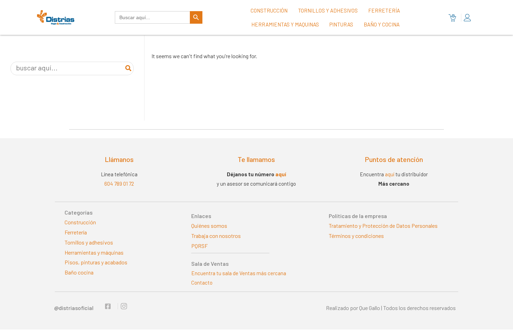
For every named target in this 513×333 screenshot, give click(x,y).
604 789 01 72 (119, 183)
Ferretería (384, 10)
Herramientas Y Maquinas (285, 24)
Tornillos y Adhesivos (328, 10)
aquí (280, 174)
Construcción (269, 10)
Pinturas (341, 24)
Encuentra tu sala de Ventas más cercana (238, 273)
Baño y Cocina (382, 24)
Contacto (202, 282)
